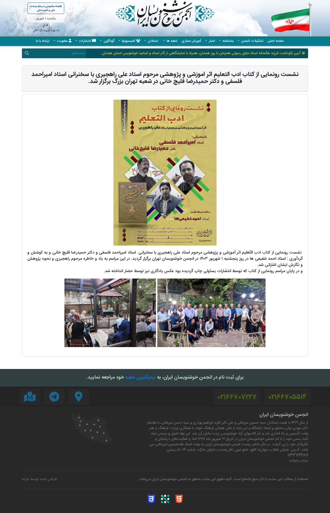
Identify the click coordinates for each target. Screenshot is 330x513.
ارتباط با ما (43, 41)
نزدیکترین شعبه (140, 377)
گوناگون (108, 41)
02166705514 (287, 397)
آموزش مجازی (191, 41)
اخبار (211, 41)
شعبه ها (171, 41)
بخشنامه (227, 41)
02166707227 (237, 397)
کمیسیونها (128, 41)
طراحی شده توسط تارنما (39, 479)
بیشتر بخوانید (298, 461)
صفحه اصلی (275, 41)
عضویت (62, 41)
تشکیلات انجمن (251, 41)
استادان (153, 41)
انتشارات (85, 41)
